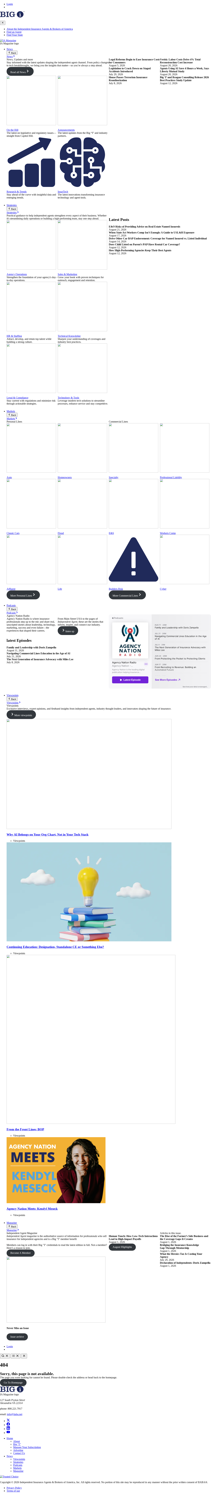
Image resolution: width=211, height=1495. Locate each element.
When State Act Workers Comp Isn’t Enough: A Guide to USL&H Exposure (151, 232)
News (10, 49)
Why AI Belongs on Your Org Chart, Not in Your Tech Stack (48, 834)
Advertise (18, 1450)
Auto (9, 477)
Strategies (12, 205)
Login (10, 4)
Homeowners (65, 477)
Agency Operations (17, 274)
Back (13, 53)
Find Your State (15, 34)
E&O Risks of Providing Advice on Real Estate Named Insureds (144, 226)
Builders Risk (116, 588)
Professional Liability (171, 477)
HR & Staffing (14, 336)
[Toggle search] (5, 1356)
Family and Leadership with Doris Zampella (31, 647)
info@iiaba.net (14, 1414)
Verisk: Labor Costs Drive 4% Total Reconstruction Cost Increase (180, 61)
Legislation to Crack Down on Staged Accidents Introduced (130, 70)
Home (10, 1438)
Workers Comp (168, 533)
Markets (11, 411)
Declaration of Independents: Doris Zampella (185, 1262)
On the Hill (12, 130)
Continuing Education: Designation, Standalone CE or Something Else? (55, 947)
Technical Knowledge (69, 336)
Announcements (66, 130)
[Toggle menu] (15, 1356)
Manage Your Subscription (27, 1447)
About (16, 1441)
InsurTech (63, 191)
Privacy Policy (14, 1487)
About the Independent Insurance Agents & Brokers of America (40, 29)
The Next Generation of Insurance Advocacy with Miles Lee (40, 659)
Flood (61, 533)
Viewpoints (12, 695)
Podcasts (11, 605)
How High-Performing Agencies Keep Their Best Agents (140, 250)
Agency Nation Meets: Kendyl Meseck (32, 1208)
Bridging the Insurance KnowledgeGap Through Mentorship (179, 1246)
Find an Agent (14, 32)
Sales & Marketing (67, 274)
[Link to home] (8, 40)
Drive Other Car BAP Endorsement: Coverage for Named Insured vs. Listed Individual (158, 238)
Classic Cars (13, 533)
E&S (111, 533)
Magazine (12, 1222)
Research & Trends (17, 191)
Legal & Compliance (17, 397)
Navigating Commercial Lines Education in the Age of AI (38, 653)
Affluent (11, 588)
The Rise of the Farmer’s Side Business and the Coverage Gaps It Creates (184, 1237)
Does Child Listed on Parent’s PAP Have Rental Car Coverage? (144, 244)
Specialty (113, 477)
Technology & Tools (68, 397)
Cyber (163, 588)
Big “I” (17, 1444)
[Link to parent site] (12, 16)
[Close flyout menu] (2, 23)
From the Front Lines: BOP (25, 1129)
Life (60, 588)
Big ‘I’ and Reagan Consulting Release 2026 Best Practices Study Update (184, 79)
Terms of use (13, 1490)
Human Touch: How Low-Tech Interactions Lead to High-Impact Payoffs (133, 1237)
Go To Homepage (13, 1382)
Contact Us (19, 1453)
